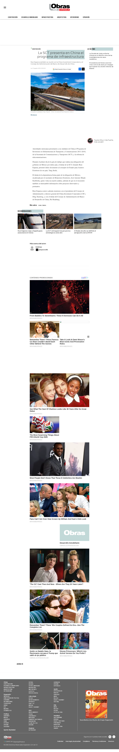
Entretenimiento (34, 700)
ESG (5, 707)
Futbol (31, 682)
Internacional (8, 701)
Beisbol (31, 684)
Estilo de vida (58, 712)
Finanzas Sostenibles (35, 719)
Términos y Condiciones (99, 741)
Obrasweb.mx (113, 736)
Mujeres (6, 708)
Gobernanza (32, 716)
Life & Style (32, 696)
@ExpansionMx (43, 249)
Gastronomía (58, 717)
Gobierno (6, 715)
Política (6, 714)
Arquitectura (61, 17)
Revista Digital (33, 693)
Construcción (12, 17)
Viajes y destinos (59, 721)
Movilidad (32, 717)
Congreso (7, 719)
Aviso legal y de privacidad (73, 741)
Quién (56, 689)
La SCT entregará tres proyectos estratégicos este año (58, 232)
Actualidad (32, 730)
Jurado (56, 728)
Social (31, 714)
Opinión (6, 724)
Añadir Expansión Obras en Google (63, 69)
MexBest (57, 715)
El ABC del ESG (33, 723)
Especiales (57, 686)
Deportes (32, 701)
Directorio (111, 741)
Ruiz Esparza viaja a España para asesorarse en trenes (30, 232)
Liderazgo (57, 682)
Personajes (57, 723)
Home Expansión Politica (11, 698)
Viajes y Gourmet (34, 707)
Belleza (56, 698)
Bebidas (56, 719)
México (6, 717)
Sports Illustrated (9, 730)
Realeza (56, 692)
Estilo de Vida (58, 726)
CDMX (5, 721)
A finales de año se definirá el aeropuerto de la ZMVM (85, 232)
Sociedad (6, 726)
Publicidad (60, 741)
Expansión (86, 17)
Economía (6, 700)
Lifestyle (31, 691)
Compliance (86, 741)
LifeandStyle (8, 710)
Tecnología (7, 703)
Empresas (7, 696)
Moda (55, 696)
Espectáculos (58, 691)
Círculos (56, 694)
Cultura (56, 701)
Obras (6, 682)
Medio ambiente (33, 712)
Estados (6, 723)
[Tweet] (83, 69)
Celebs (56, 710)
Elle (55, 705)
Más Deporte (33, 689)
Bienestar (57, 724)
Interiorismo (74, 17)
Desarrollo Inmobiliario (29, 17)
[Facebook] (80, 69)
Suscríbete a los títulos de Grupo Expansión (96, 720)
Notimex (39, 247)
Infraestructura (47, 17)
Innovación (32, 721)
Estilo (31, 698)
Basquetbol (32, 687)
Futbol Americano (34, 686)
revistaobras (109, 736)
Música (31, 705)
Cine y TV (31, 703)
